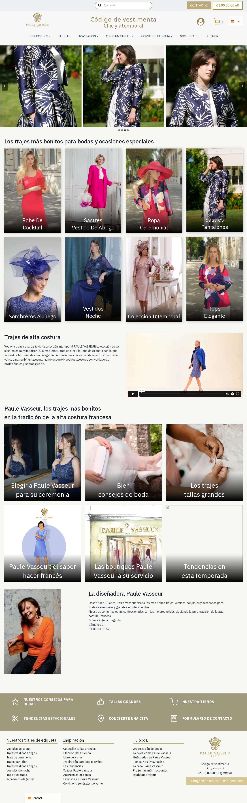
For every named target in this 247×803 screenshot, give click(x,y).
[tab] (119, 130)
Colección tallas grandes (79, 748)
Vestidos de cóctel (19, 748)
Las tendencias (73, 766)
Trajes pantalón (17, 762)
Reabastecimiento (145, 775)
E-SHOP (212, 36)
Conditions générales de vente (83, 783)
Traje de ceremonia (19, 757)
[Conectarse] (203, 22)
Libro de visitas (73, 757)
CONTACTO (199, 5)
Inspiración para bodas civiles (82, 762)
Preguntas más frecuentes (150, 770)
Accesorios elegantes (21, 779)
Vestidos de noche (18, 770)
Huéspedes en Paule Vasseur (152, 757)
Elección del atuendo (77, 753)
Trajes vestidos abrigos (22, 753)
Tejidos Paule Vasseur (77, 770)
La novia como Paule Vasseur (152, 753)
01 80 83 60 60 (227, 5)
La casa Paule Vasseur (148, 766)
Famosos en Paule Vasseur (81, 779)
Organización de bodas (148, 748)
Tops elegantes (17, 775)
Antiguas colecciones (77, 775)
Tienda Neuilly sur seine (148, 762)
